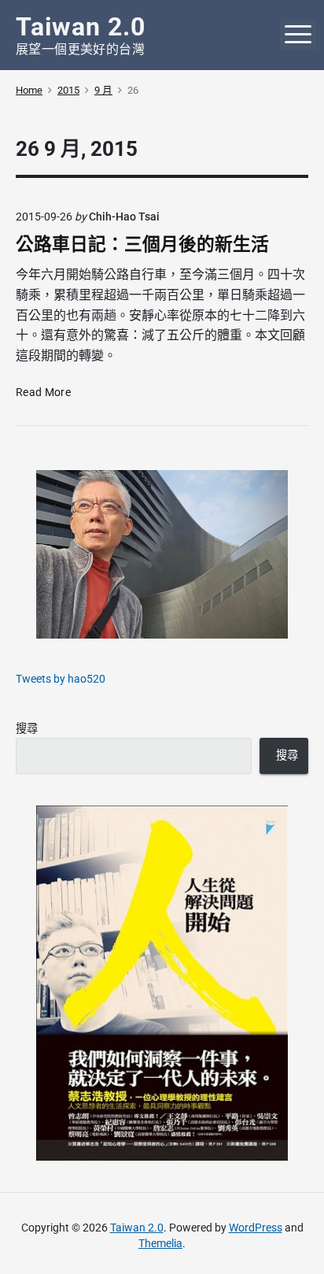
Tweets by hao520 (60, 678)
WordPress (255, 1227)
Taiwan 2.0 (137, 1227)
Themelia (160, 1243)
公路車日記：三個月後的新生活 (142, 244)
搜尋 (27, 728)
